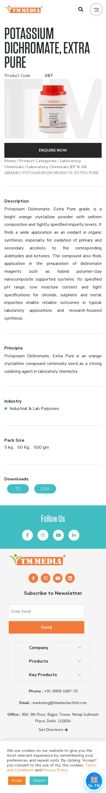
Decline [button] (39, 780)
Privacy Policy (55, 770)
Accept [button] (16, 780)
